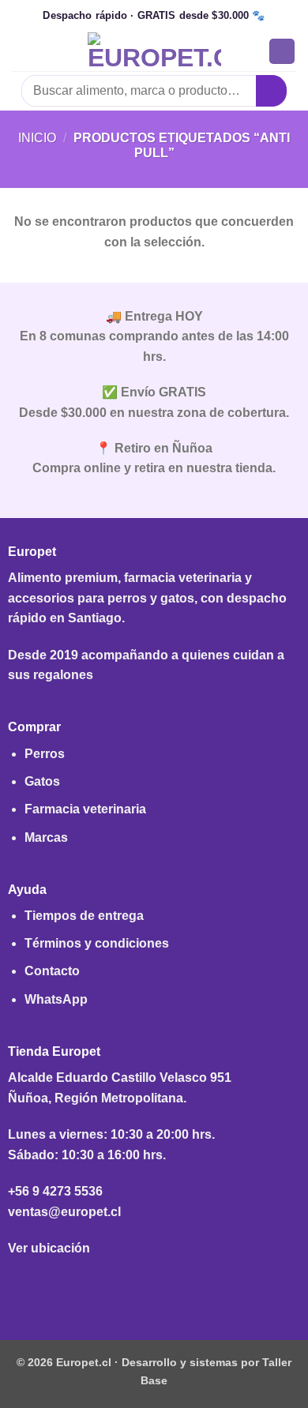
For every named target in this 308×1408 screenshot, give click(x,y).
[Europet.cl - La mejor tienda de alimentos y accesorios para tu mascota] (154, 51)
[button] (21, 51)
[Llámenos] (179, 1287)
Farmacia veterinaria (85, 809)
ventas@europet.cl (64, 1211)
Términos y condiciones (96, 943)
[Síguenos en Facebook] (129, 1287)
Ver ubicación (49, 1248)
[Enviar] (271, 90)
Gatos (42, 781)
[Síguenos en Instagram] (153, 1287)
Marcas (46, 837)
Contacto (52, 971)
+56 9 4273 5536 (55, 1191)
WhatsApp (56, 999)
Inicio (37, 138)
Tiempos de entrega (84, 915)
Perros (44, 753)
